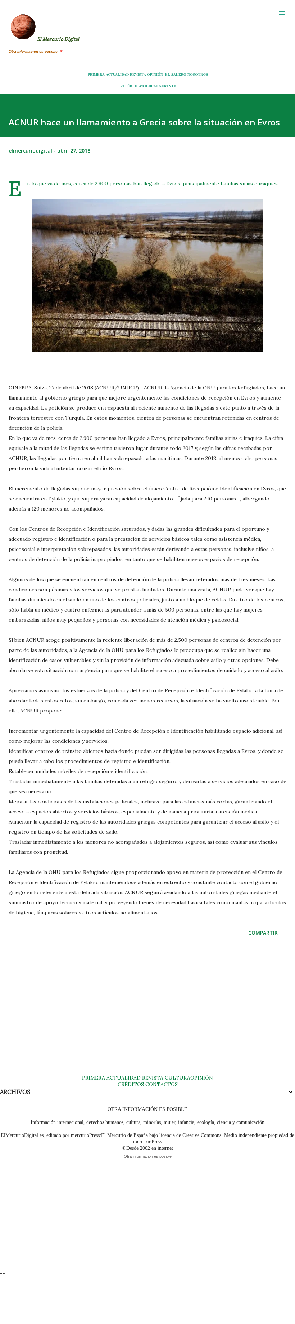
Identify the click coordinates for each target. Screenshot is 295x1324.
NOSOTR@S (197, 74)
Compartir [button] (263, 932)
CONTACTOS (161, 1084)
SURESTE (167, 85)
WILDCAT (149, 85)
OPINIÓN (155, 74)
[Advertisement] (147, 1012)
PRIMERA (96, 74)
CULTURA (177, 1077)
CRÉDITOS (131, 1084)
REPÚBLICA (130, 85)
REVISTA (138, 74)
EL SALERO (175, 74)
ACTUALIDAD (117, 74)
